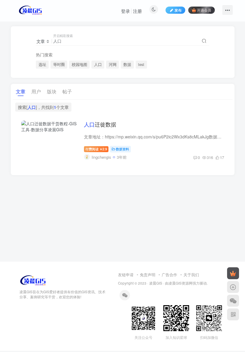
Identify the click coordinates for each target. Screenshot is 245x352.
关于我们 (191, 274)
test (141, 64)
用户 (36, 91)
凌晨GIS (155, 283)
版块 (51, 91)
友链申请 (126, 274)
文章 (20, 91)
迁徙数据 (100, 124)
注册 (137, 11)
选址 (42, 64)
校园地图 (79, 64)
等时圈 (59, 64)
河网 (113, 64)
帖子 (67, 91)
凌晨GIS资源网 (180, 283)
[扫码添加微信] (233, 301)
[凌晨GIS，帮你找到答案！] (33, 280)
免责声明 (147, 274)
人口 (98, 64)
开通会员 (204, 10)
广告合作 (169, 274)
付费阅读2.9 (96, 148)
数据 (127, 64)
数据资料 (122, 148)
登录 (125, 11)
